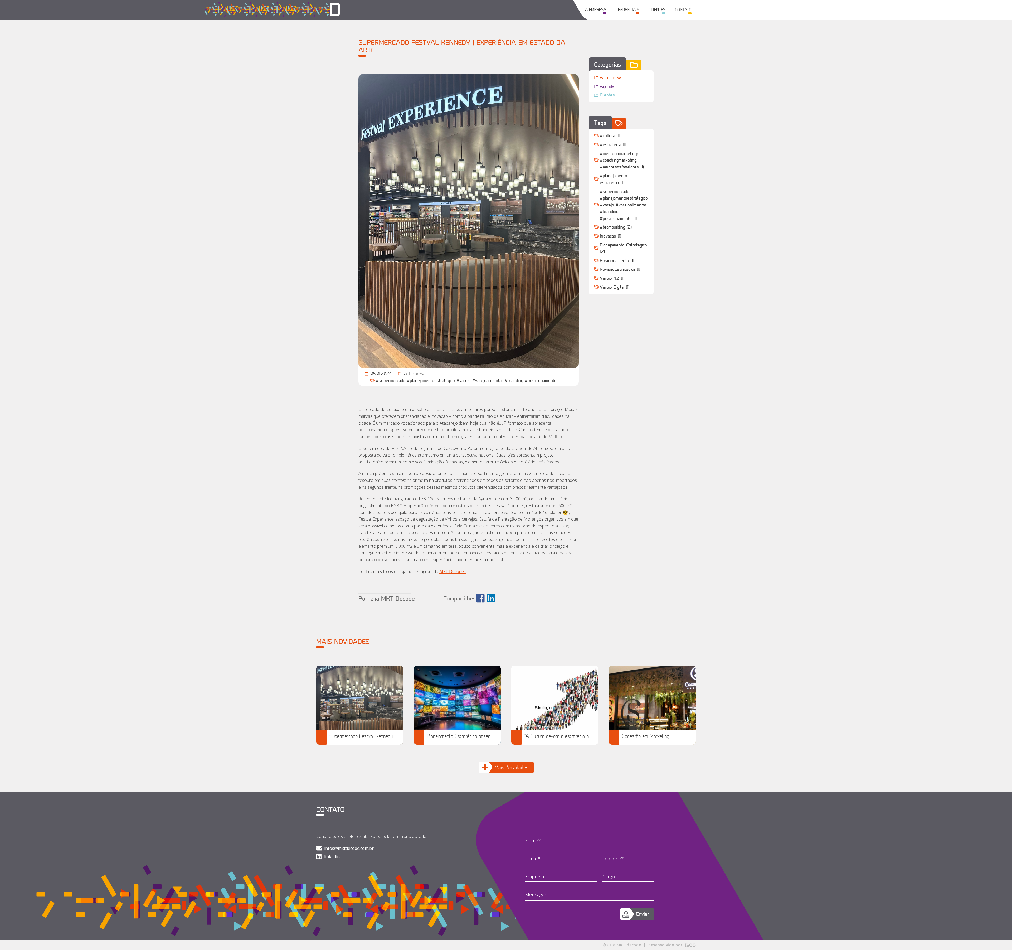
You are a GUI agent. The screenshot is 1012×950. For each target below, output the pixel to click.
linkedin (332, 857)
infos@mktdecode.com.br (349, 848)
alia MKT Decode (393, 598)
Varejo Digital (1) (614, 287)
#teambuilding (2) (616, 227)
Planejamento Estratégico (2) (623, 248)
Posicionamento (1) (617, 260)
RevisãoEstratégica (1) (620, 269)
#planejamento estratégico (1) (613, 179)
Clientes (607, 95)
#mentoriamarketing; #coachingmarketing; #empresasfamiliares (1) (622, 160)
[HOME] (329, 9)
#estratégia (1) (613, 144)
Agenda (607, 86)
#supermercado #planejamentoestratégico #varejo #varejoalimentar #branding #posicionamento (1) (624, 205)
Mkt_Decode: (452, 571)
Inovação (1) (610, 236)
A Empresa (414, 373)
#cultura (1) (610, 135)
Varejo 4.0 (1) (612, 278)
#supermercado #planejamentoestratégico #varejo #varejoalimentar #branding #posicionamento (466, 380)
